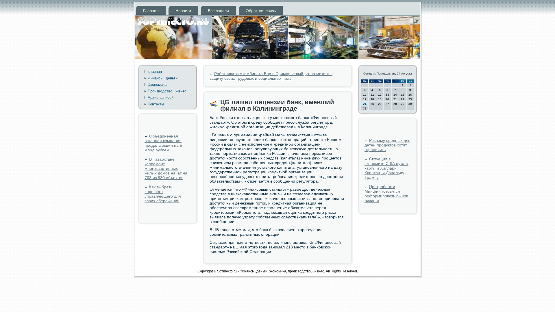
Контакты (156, 104)
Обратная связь (261, 10)
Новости (183, 10)
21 (395, 99)
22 (402, 99)
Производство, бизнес (167, 91)
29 (402, 103)
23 (410, 99)
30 (410, 103)
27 (387, 103)
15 (402, 94)
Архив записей (160, 97)
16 (410, 94)
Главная (151, 10)
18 (372, 99)
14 (395, 94)
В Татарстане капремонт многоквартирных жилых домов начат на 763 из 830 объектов (166, 168)
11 (372, 94)
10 (365, 94)
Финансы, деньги (162, 78)
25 (372, 103)
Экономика (157, 84)
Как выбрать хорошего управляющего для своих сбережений (163, 194)
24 (365, 103)
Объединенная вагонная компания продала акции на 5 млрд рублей (163, 143)
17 (365, 99)
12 (380, 94)
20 (387, 99)
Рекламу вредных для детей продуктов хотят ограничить (387, 145)
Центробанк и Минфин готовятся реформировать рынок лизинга (386, 193)
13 (387, 94)
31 (365, 108)
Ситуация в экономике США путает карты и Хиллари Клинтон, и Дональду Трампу (386, 168)
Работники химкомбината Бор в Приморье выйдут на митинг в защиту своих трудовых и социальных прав (271, 76)
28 (395, 103)
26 (380, 103)
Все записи (218, 10)
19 (380, 99)
